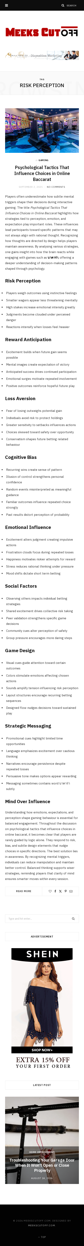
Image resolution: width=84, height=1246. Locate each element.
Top (43, 1237)
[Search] (63, 5)
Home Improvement (42, 1152)
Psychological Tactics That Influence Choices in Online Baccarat (42, 173)
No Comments (56, 186)
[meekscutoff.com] (42, 31)
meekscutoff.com (41, 1225)
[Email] (71, 891)
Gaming (44, 160)
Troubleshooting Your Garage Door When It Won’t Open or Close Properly (42, 1165)
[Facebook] (55, 891)
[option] (42, 1140)
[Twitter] (60, 891)
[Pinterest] (66, 891)
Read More (24, 891)
